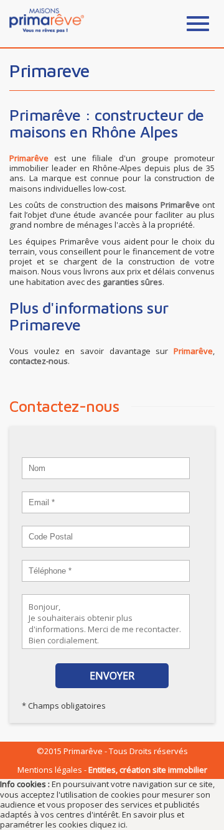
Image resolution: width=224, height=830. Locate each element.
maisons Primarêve (163, 204)
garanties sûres (132, 281)
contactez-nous (38, 360)
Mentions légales (49, 769)
